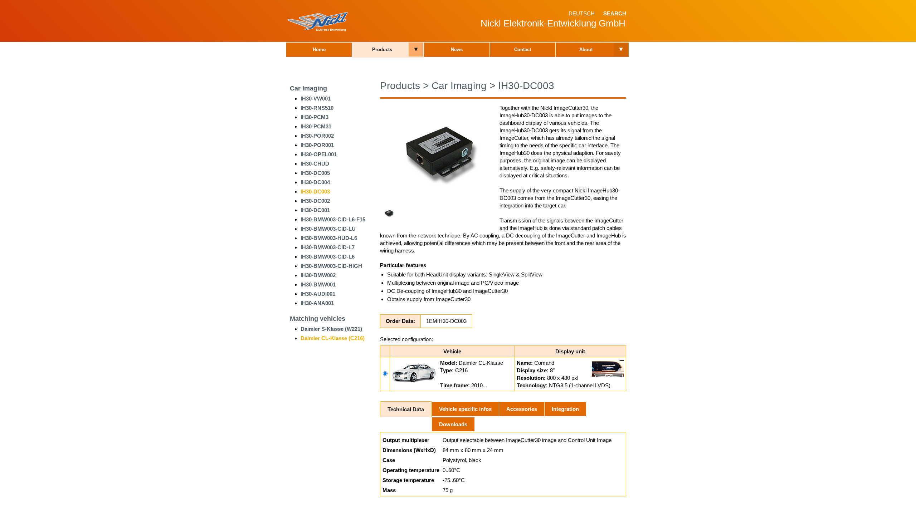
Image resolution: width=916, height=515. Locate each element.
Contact (522, 49)
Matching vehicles (317, 318)
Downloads (453, 424)
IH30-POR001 (317, 145)
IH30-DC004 (315, 182)
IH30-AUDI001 (318, 294)
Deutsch (582, 13)
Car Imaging (308, 88)
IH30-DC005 (315, 173)
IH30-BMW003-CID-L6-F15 (333, 219)
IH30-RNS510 (317, 108)
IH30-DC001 (315, 210)
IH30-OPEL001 (319, 154)
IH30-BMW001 (318, 284)
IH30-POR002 (317, 136)
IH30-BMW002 (318, 275)
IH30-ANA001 (317, 303)
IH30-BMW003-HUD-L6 (329, 238)
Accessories (521, 409)
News (457, 49)
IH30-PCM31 (316, 126)
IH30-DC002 (315, 201)
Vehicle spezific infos (465, 409)
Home (319, 49)
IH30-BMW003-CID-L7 (328, 247)
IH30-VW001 (316, 98)
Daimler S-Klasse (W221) (331, 329)
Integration (565, 409)
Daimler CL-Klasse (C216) (333, 338)
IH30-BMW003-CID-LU (328, 229)
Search (614, 13)
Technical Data (406, 409)
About (586, 49)
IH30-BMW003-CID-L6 (328, 257)
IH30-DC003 (315, 191)
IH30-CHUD (315, 164)
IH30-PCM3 (314, 117)
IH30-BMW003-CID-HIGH (331, 266)
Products (382, 49)
